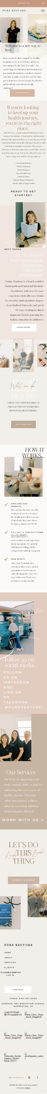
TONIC (27, 1088)
